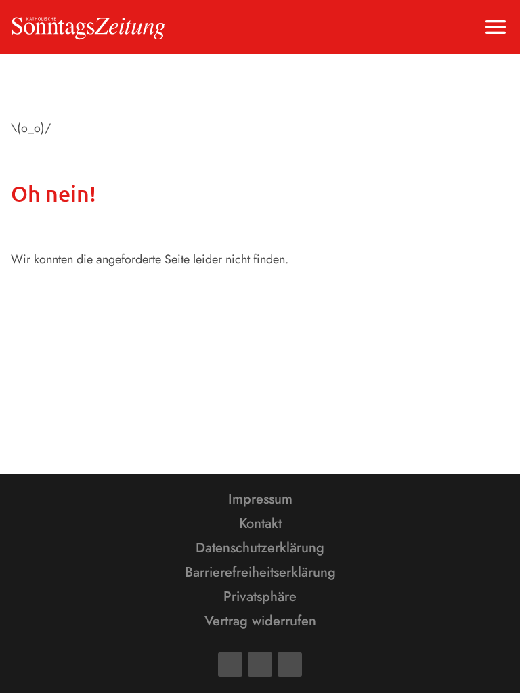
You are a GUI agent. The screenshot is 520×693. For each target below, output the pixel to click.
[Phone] (290, 664)
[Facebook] (230, 664)
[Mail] (260, 664)
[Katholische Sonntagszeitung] (88, 27)
